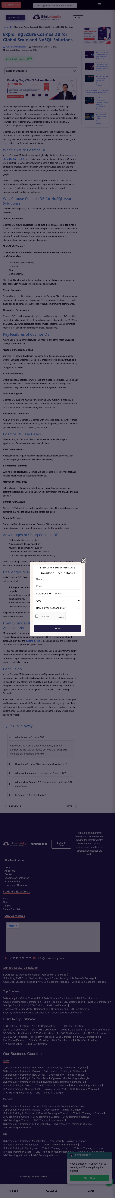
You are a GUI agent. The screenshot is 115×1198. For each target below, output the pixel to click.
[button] (83, 560)
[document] (57, 599)
